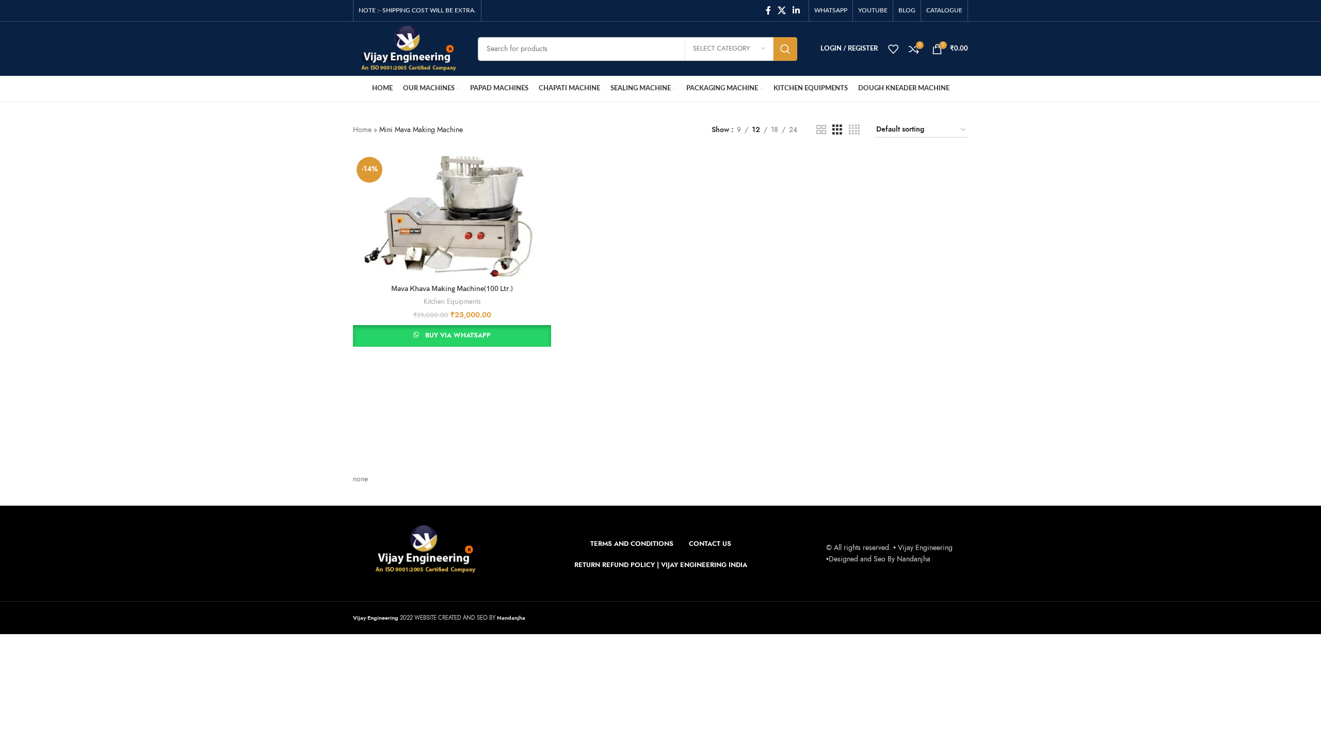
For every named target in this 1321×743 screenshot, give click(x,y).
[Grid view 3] (837, 130)
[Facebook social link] (768, 11)
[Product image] (452, 216)
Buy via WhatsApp (458, 335)
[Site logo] (407, 48)
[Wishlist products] (893, 49)
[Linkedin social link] (796, 11)
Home (362, 130)
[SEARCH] (785, 49)
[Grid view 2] (821, 130)
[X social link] (781, 11)
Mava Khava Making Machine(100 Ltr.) (452, 288)
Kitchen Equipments (452, 301)
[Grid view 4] (854, 130)
